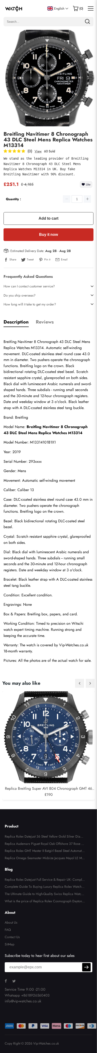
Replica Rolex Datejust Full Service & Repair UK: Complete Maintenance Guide (44, 880)
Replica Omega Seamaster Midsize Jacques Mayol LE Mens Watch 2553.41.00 (45, 859)
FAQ (8, 929)
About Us (11, 922)
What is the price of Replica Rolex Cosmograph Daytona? (43, 902)
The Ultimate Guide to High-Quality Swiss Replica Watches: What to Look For (45, 894)
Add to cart (48, 218)
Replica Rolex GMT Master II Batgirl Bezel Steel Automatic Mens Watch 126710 (44, 851)
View (38, 151)
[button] (79, 683)
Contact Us (12, 937)
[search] (87, 21)
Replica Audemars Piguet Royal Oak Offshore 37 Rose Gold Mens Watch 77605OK (44, 844)
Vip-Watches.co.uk (46, 1043)
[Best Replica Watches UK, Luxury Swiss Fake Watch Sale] (14, 8)
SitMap (9, 944)
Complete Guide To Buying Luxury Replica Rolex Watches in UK (45, 887)
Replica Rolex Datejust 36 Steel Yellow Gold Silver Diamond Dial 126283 (45, 837)
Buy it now (48, 235)
